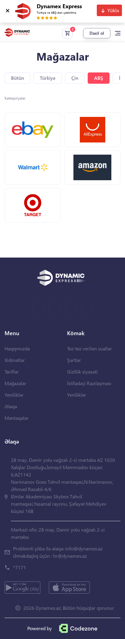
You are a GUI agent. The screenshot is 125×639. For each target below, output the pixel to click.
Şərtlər (74, 360)
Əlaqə (11, 406)
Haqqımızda (17, 348)
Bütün (17, 78)
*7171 (19, 567)
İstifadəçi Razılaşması (89, 383)
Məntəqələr (17, 418)
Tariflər (12, 371)
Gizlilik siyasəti (82, 371)
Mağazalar (15, 383)
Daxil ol (97, 33)
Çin (74, 78)
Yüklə (113, 10)
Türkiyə (48, 78)
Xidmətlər (15, 360)
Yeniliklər (14, 394)
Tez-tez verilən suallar (89, 348)
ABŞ (98, 78)
